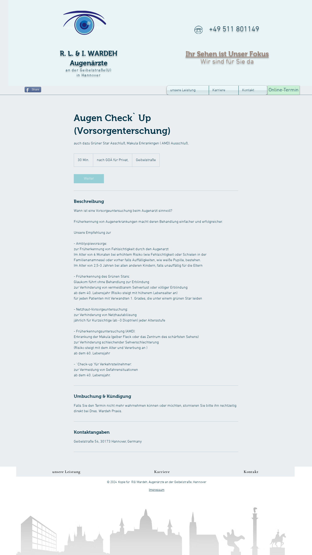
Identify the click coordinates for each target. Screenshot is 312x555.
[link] (89, 178)
